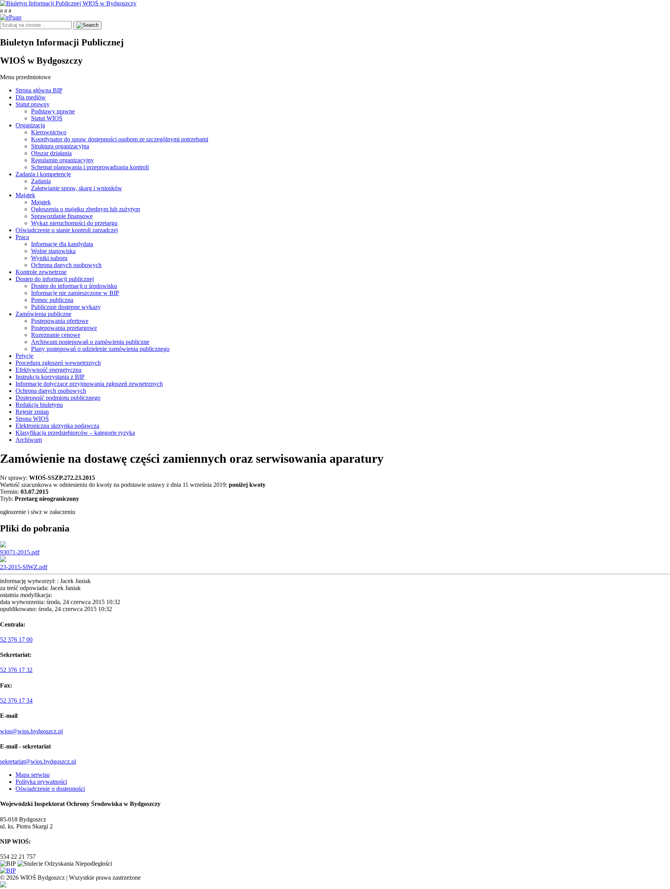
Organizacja (30, 125)
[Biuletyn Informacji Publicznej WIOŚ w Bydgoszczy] (68, 3)
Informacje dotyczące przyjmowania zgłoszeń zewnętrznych (89, 383)
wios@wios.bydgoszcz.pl (31, 731)
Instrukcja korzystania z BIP (50, 376)
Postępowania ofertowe (59, 321)
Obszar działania (51, 153)
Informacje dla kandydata (62, 244)
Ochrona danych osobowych (66, 265)
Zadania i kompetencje (43, 174)
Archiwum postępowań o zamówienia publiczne (90, 342)
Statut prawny (33, 104)
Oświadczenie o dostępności (50, 788)
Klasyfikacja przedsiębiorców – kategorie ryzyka (75, 432)
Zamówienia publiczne (43, 314)
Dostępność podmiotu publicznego (58, 397)
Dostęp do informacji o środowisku (74, 286)
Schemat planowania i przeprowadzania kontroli (90, 167)
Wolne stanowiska (53, 251)
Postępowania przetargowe (64, 328)
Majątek (25, 195)
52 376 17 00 (16, 639)
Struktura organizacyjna (60, 146)
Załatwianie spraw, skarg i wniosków (76, 188)
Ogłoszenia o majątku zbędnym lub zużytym (85, 209)
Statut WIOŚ (46, 118)
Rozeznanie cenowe (55, 335)
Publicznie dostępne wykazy (66, 307)
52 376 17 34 (16, 700)
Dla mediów (31, 97)
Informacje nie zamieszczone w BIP (75, 293)
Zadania (41, 181)
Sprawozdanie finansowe (62, 216)
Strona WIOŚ (32, 418)
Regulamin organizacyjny (62, 160)
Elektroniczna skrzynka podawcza (57, 425)
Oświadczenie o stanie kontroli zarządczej (67, 230)
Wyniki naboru (49, 258)
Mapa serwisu (33, 774)
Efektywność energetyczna (48, 369)
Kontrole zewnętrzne (41, 272)
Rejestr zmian (32, 411)
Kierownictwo (48, 132)
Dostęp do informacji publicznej (55, 279)
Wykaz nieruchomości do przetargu (74, 223)
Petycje (24, 355)
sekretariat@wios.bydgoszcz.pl (38, 761)
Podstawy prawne (53, 111)
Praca (22, 237)
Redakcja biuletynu (39, 404)
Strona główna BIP (39, 90)
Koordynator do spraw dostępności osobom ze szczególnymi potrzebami (119, 139)
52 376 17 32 (16, 670)
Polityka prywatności (41, 781)
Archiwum (29, 439)
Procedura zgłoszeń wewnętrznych (58, 362)
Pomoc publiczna (52, 300)
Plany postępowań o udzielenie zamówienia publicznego (100, 349)
